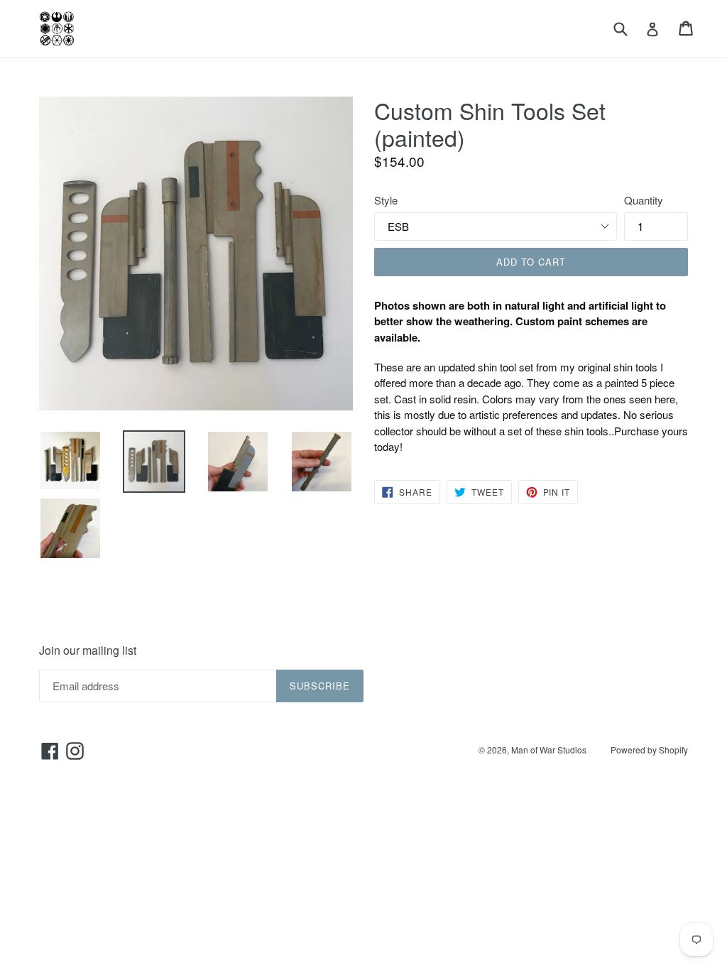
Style (386, 199)
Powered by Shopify (649, 749)
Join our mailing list (87, 650)
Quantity (643, 199)
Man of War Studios (548, 749)
